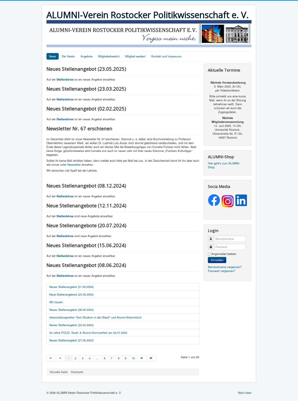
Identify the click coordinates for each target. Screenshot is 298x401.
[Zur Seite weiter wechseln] (142, 358)
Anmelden (217, 260)
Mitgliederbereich (109, 56)
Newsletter (74, 164)
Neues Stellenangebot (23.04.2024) (71, 325)
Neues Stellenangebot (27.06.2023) (71, 340)
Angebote (86, 56)
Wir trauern (56, 302)
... (97, 358)
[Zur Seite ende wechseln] (151, 358)
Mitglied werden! (135, 56)
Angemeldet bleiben (223, 254)
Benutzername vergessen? (225, 267)
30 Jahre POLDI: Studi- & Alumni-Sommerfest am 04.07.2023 (88, 332)
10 (133, 358)
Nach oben (245, 393)
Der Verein (68, 56)
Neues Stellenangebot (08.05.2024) (71, 310)
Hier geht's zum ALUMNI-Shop (224, 165)
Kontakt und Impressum (166, 56)
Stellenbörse (65, 79)
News (52, 56)
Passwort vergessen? (221, 271)
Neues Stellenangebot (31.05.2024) (71, 287)
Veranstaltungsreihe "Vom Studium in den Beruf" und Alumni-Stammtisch (95, 317)
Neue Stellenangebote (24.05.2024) (71, 294)
